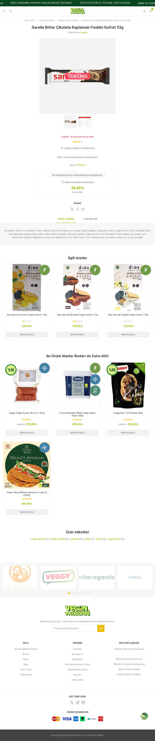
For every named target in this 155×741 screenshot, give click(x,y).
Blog (26, 664)
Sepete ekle (27, 334)
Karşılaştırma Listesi (78, 669)
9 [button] (86, 593)
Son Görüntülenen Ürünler (77, 664)
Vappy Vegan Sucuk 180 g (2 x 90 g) (27, 413)
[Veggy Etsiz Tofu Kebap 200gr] (128, 385)
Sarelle (84, 32)
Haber (26, 659)
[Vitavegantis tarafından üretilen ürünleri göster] (58, 577)
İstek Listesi (78, 679)
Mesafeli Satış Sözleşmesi (129, 659)
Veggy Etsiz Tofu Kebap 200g (128, 413)
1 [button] (66, 593)
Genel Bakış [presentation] (66, 219)
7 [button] (81, 593)
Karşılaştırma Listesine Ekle (80, 148)
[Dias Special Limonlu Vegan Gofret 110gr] (27, 287)
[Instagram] (83, 702)
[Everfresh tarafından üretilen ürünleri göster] (135, 577)
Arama (26, 654)
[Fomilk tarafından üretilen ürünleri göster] (96, 577)
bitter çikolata (58, 539)
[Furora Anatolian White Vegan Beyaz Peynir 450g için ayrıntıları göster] (77, 385)
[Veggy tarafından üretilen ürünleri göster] (20, 577)
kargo (75, 192)
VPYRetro (81, 165)
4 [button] (74, 593)
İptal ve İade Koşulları (129, 669)
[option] (20, 577)
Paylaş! (77, 203)
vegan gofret (114, 539)
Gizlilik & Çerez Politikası (129, 674)
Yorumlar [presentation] (90, 219)
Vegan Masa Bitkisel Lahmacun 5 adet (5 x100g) (27, 493)
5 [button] (76, 593)
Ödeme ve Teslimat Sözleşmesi (129, 664)
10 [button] (88, 593)
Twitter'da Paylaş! (72, 209)
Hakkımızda (25, 674)
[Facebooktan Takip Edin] (77, 702)
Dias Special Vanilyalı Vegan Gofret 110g (128, 314)
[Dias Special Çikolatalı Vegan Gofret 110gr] (77, 287)
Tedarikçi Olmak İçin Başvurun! (129, 649)
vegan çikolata (38, 539)
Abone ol (100, 628)
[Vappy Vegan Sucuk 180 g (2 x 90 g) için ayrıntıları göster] (27, 385)
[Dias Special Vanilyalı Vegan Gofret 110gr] (128, 287)
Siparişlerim (77, 654)
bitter (88, 539)
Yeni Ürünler (26, 669)
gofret (99, 539)
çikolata (74, 539)
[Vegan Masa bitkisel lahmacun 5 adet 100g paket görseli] (27, 465)
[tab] (65, 219)
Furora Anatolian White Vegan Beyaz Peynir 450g (77, 414)
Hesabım (77, 649)
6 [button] (79, 593)
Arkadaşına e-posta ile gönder (82, 209)
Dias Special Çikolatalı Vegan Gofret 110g (77, 314)
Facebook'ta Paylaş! (77, 209)
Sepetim (77, 674)
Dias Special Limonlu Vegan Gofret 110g (27, 314)
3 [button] (71, 593)
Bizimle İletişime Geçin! (25, 649)
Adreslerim (77, 659)
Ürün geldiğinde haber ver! (79, 182)
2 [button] (68, 593)
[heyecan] (71, 702)
